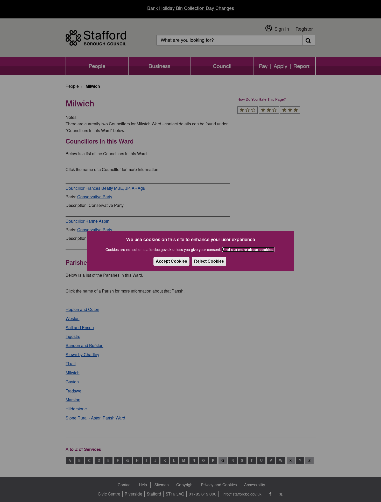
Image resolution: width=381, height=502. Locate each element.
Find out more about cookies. (248, 249)
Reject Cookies (209, 261)
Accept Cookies (171, 261)
